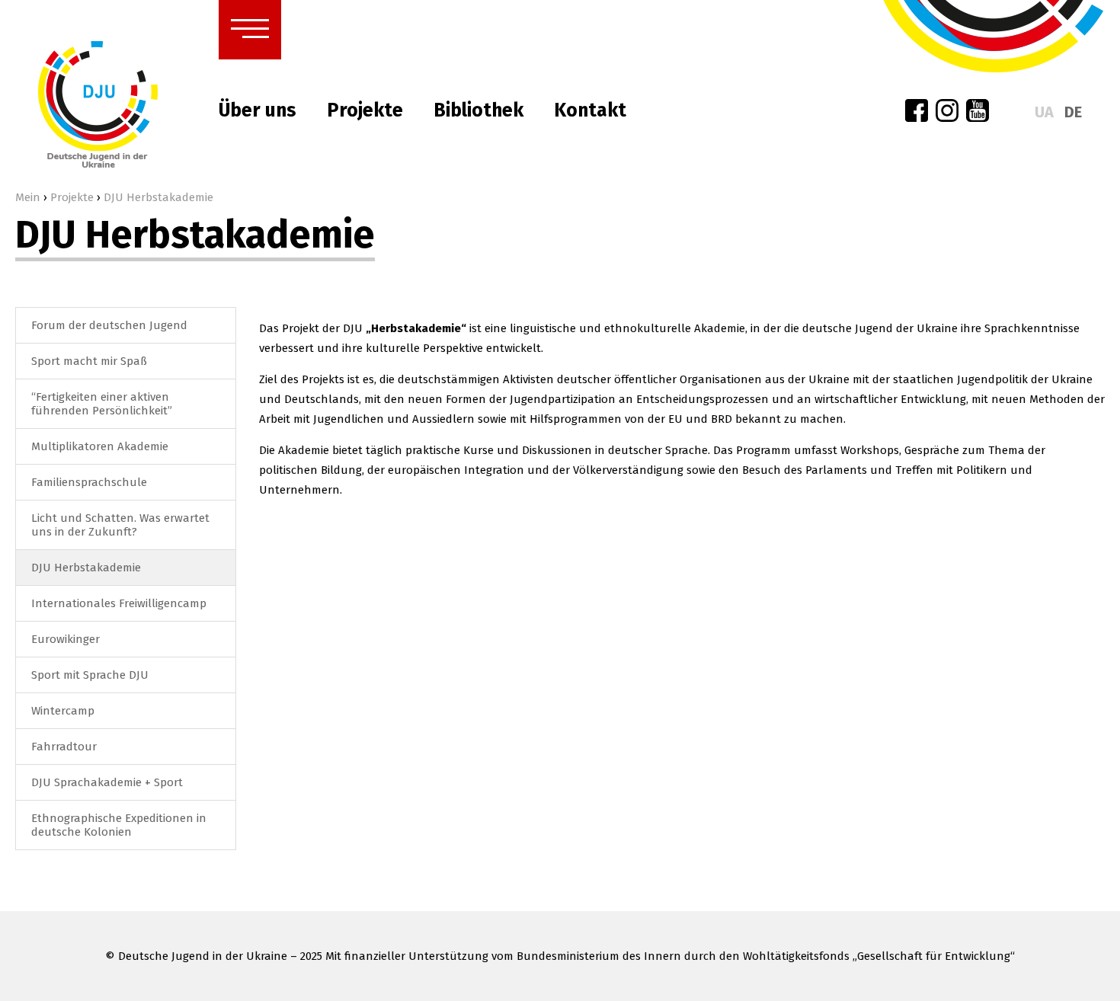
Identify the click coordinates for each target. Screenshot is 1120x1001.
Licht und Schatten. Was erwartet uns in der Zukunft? (120, 525)
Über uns (257, 110)
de (1073, 112)
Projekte (365, 110)
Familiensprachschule (89, 482)
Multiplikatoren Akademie (99, 446)
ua (1044, 112)
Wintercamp (62, 711)
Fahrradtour (64, 746)
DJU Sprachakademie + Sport (107, 782)
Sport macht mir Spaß (89, 361)
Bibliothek (478, 110)
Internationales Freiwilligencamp (118, 603)
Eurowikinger (65, 639)
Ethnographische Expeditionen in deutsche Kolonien (118, 825)
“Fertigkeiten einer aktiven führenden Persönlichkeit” (101, 403)
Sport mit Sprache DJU (90, 675)
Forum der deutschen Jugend (109, 325)
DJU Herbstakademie (86, 567)
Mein (27, 197)
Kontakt (590, 110)
